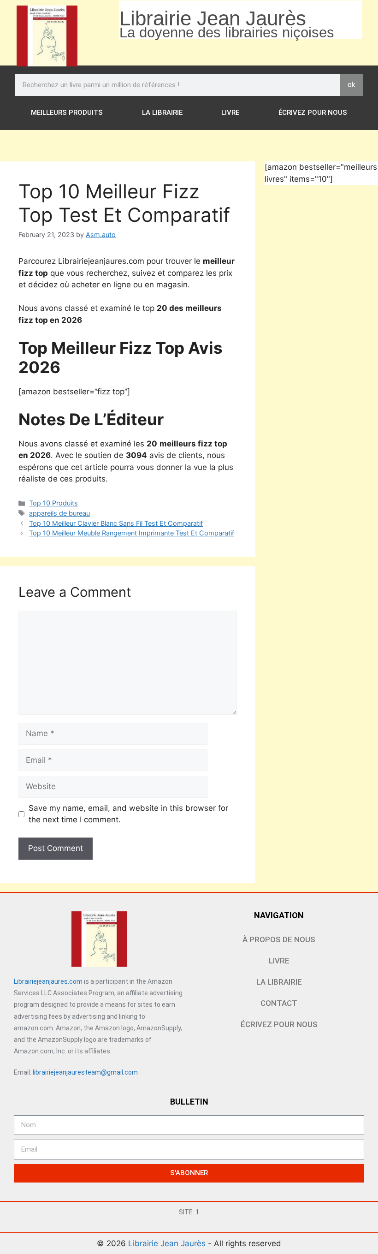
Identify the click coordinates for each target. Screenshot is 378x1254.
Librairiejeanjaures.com (48, 981)
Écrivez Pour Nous (312, 112)
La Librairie (162, 112)
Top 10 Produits (53, 503)
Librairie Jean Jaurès (168, 1243)
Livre (230, 112)
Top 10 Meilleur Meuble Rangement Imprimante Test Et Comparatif (131, 533)
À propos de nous (278, 939)
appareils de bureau (59, 513)
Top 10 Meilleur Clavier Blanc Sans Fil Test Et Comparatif (116, 523)
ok (351, 84)
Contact (278, 1003)
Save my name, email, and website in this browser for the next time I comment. (128, 814)
